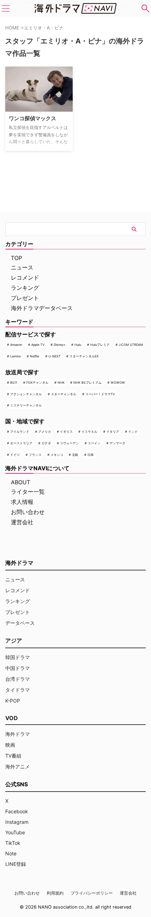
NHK (61, 382)
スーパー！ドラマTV (100, 394)
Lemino (15, 356)
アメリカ (44, 431)
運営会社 (22, 522)
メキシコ (57, 455)
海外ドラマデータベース (42, 308)
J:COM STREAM (131, 345)
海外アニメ (17, 766)
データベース (20, 623)
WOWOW (118, 382)
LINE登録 (15, 864)
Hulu (77, 345)
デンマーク (117, 443)
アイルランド (19, 431)
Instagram (16, 822)
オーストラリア (21, 443)
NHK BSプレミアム (87, 382)
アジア (13, 640)
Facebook (16, 811)
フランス (35, 455)
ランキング (25, 287)
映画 (10, 745)
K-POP (12, 701)
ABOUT (20, 482)
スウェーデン (69, 443)
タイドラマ (17, 690)
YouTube (15, 832)
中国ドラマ (17, 668)
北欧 (75, 455)
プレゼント (25, 297)
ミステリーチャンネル (26, 405)
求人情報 (22, 501)
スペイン (94, 443)
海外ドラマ (17, 734)
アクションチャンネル (26, 394)
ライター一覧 (28, 491)
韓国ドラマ (17, 657)
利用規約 (55, 893)
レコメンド (25, 277)
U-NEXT (54, 356)
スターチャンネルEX (84, 356)
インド (133, 431)
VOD (11, 717)
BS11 (13, 382)
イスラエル (89, 431)
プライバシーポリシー (92, 893)
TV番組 (13, 756)
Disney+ (60, 345)
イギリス (66, 431)
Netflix (34, 356)
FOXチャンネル (37, 382)
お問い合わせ (28, 511)
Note (11, 853)
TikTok (12, 843)
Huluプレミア (100, 345)
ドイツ (15, 455)
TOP (16, 257)
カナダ (46, 443)
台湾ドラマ (17, 679)
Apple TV (38, 345)
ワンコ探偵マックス (32, 118)
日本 (90, 455)
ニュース (22, 267)
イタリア (112, 431)
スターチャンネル (63, 394)
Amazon (16, 345)
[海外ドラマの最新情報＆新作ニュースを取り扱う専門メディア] (75, 8)
